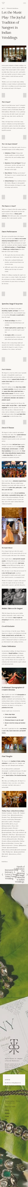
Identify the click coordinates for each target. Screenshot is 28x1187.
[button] (3, 95)
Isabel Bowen (15, 8)
